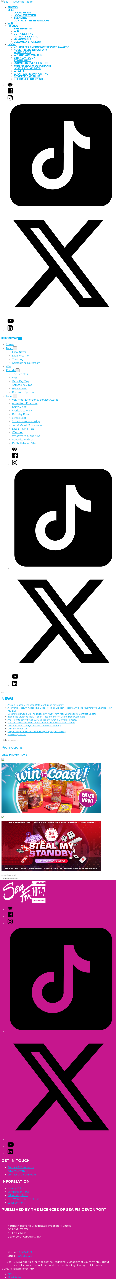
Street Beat (22, 60)
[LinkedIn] (10, 330)
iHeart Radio (14, 1277)
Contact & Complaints (21, 1167)
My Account (22, 39)
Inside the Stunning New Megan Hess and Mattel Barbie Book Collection (46, 716)
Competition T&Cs (18, 1191)
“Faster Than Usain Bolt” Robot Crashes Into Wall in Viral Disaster (41, 722)
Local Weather (25, 15)
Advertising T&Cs (18, 1195)
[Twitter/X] (61, 316)
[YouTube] (11, 323)
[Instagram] (10, 100)
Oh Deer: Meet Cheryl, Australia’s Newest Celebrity (34, 725)
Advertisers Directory (30, 49)
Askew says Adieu (17, 734)
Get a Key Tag (23, 33)
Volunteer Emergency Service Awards (41, 47)
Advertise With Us (27, 76)
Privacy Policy (16, 1188)
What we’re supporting (31, 73)
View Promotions (14, 754)
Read (11, 10)
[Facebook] (11, 93)
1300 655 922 (24, 1255)
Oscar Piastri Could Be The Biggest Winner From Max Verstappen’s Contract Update (52, 714)
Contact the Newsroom (31, 20)
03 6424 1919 (24, 1252)
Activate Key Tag (26, 36)
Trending (20, 17)
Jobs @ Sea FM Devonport (32, 65)
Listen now (10, 338)
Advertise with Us (18, 1171)
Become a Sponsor (27, 41)
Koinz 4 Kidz (22, 52)
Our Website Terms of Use (23, 1199)
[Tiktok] (61, 208)
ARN (10, 1274)
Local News (22, 12)
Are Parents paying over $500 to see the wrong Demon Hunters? (42, 719)
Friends (13, 25)
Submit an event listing (31, 63)
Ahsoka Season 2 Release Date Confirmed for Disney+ (36, 705)
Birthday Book (24, 57)
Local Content (16, 1202)
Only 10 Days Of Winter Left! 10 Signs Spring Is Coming (37, 731)
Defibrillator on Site (30, 79)
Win (10, 23)
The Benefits (23, 28)
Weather (20, 71)
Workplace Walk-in (28, 55)
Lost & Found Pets (27, 68)
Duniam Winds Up (17, 728)
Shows (13, 7)
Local (12, 44)
